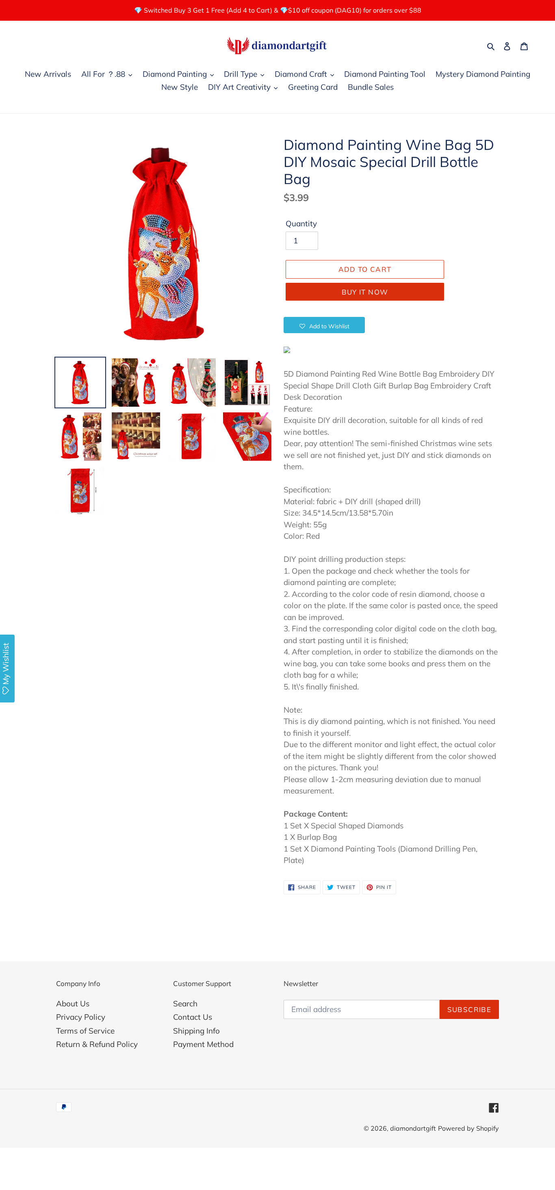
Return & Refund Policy (97, 1044)
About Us (72, 1003)
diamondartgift (413, 1128)
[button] (324, 325)
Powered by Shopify (468, 1128)
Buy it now (365, 292)
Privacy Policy (80, 1017)
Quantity (301, 223)
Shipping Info (196, 1031)
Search (185, 1003)
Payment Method (203, 1044)
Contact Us (192, 1017)
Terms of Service (85, 1031)
